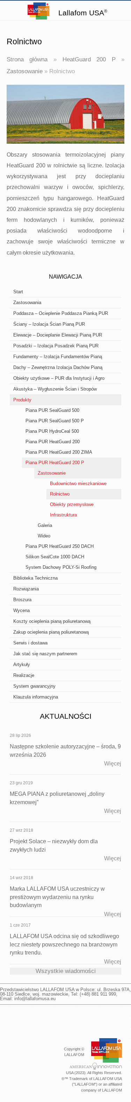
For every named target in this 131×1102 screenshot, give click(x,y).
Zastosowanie (25, 71)
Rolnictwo (60, 494)
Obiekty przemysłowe (72, 504)
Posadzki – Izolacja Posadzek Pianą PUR (56, 345)
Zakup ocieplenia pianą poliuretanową (51, 632)
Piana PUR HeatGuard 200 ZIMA (59, 452)
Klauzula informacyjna (35, 697)
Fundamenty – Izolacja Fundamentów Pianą (57, 356)
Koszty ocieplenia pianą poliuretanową (51, 621)
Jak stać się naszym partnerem (45, 653)
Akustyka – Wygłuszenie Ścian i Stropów (55, 389)
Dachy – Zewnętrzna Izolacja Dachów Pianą (57, 367)
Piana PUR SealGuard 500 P (55, 420)
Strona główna (27, 59)
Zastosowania (27, 302)
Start (18, 291)
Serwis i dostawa (30, 643)
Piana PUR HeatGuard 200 (53, 441)
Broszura (22, 599)
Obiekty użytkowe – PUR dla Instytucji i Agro (58, 378)
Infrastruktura (63, 515)
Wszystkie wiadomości (66, 971)
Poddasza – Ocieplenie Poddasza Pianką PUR (60, 313)
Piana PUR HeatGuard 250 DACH (60, 546)
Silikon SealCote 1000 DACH (55, 556)
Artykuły (21, 664)
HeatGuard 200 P (89, 59)
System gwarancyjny (34, 686)
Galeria (45, 525)
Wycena (21, 610)
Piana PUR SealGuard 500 (52, 410)
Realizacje (23, 675)
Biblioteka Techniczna (35, 578)
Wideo (44, 535)
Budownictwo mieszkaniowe (78, 483)
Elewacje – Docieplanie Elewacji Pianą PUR (57, 335)
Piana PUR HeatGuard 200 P (55, 462)
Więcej (112, 764)
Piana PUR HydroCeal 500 (52, 431)
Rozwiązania (26, 588)
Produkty (22, 399)
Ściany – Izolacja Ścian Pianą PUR (49, 324)
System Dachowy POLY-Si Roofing (61, 567)
